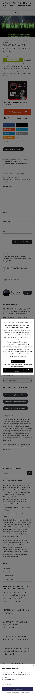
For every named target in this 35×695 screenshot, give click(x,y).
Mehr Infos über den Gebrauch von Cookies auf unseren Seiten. (17, 366)
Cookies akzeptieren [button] (18, 362)
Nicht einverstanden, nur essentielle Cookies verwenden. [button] (18, 370)
